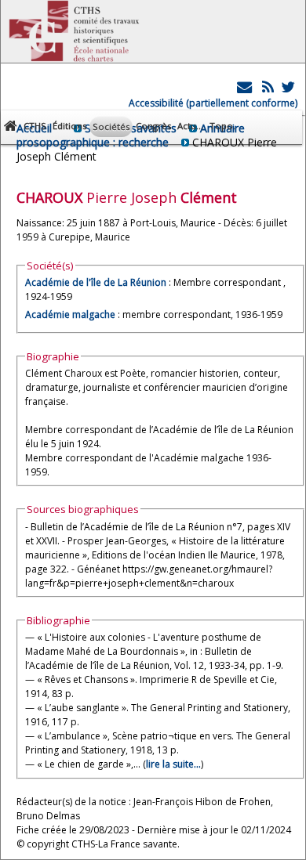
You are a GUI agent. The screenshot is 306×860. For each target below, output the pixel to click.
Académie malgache (70, 314)
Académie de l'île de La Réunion (95, 282)
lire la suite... (173, 764)
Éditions (69, 126)
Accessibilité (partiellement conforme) (213, 103)
